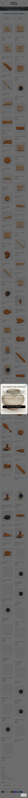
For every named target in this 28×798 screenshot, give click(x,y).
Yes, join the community (14, 406)
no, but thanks (14, 410)
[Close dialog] (26, 385)
